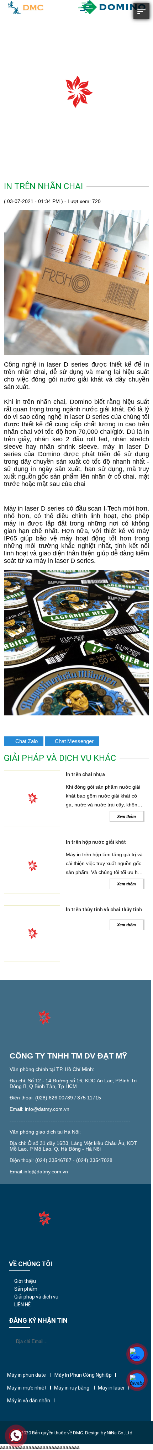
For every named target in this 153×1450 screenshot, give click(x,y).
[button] (141, 17)
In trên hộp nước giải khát (96, 842)
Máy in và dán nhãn (28, 1400)
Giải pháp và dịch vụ (36, 1297)
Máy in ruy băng (72, 1388)
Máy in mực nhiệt (27, 1388)
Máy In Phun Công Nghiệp (83, 1375)
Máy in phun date (27, 1375)
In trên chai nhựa (85, 774)
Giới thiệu (25, 1281)
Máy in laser (111, 1388)
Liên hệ (22, 1304)
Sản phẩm (25, 1289)
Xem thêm (126, 816)
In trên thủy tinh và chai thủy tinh (104, 909)
